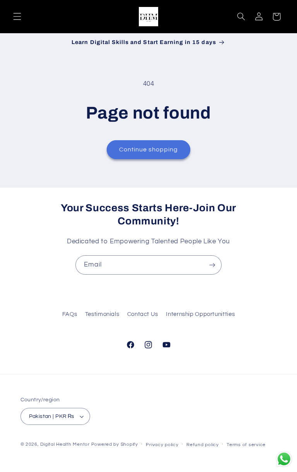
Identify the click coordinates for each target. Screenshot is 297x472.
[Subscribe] (212, 264)
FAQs (69, 314)
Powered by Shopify (114, 444)
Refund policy (202, 445)
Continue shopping (148, 149)
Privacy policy (162, 445)
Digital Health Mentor (65, 444)
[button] (17, 16)
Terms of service (246, 445)
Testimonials (102, 314)
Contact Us (142, 314)
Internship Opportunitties (200, 314)
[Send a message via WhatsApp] (284, 459)
